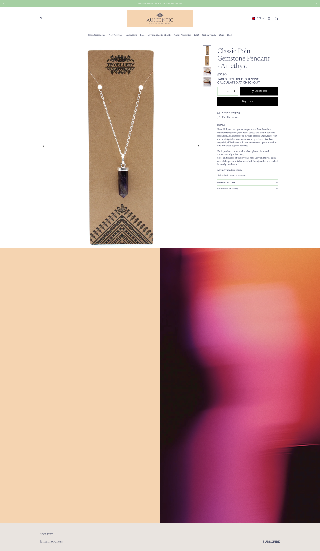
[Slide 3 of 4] (207, 71)
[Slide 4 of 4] (207, 81)
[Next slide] (199, 146)
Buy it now (247, 101)
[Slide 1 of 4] (207, 50)
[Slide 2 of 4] (207, 61)
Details (221, 125)
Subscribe (271, 542)
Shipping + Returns (227, 188)
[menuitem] (96, 35)
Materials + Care (226, 182)
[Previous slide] (43, 146)
